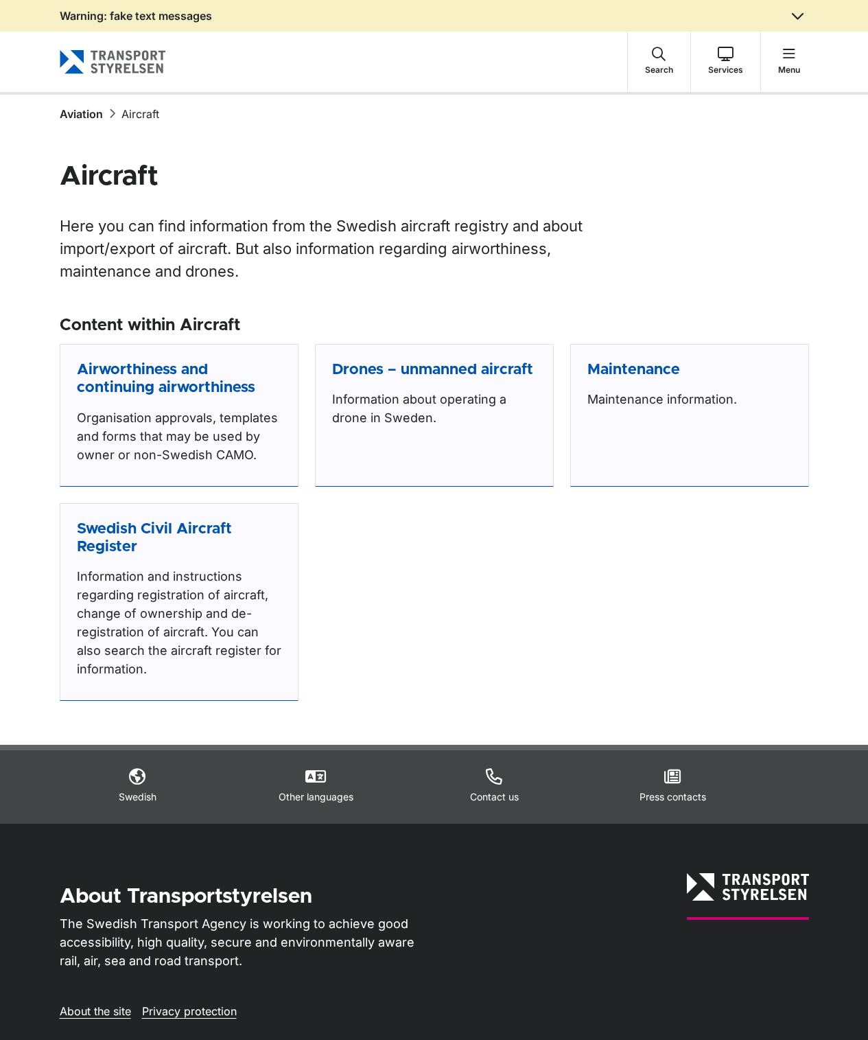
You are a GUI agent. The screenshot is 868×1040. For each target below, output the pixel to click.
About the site (95, 1011)
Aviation (81, 114)
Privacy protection (189, 1011)
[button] (659, 62)
